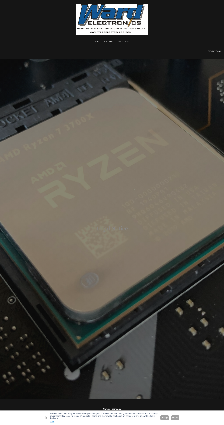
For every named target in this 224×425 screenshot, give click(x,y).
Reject (175, 418)
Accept (165, 418)
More (52, 422)
